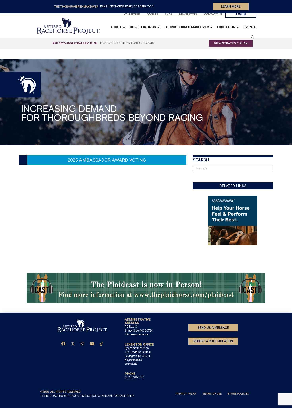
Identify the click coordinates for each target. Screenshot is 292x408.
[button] (251, 37)
